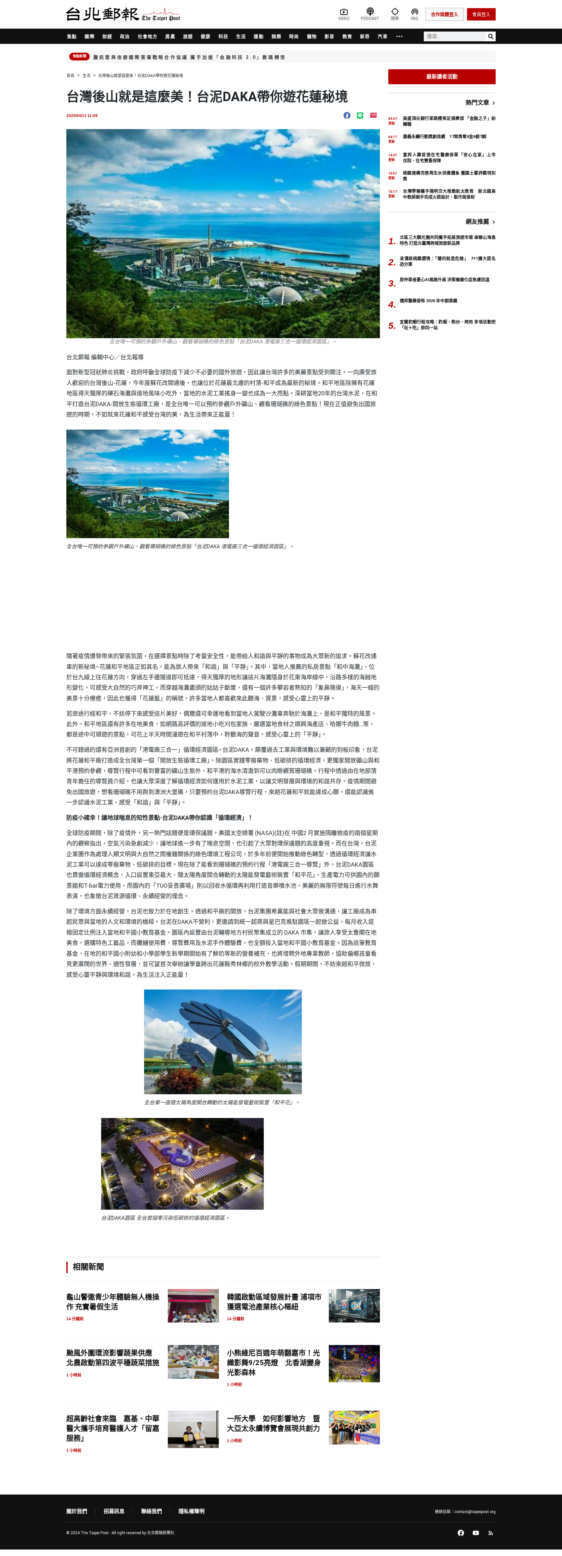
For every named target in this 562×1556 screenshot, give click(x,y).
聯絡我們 (151, 1511)
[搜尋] (491, 36)
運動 (258, 36)
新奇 (365, 36)
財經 (107, 36)
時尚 (294, 36)
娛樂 (276, 36)
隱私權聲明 (192, 1511)
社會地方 (148, 36)
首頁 (70, 75)
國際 (89, 36)
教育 (347, 36)
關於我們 (76, 1511)
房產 (170, 36)
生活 (241, 36)
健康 (205, 36)
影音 (329, 36)
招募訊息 (114, 1511)
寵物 (312, 36)
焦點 (72, 36)
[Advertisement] (223, 602)
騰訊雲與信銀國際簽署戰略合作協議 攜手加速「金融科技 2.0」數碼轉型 (189, 57)
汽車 (382, 36)
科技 (223, 36)
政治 (125, 36)
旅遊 (188, 36)
